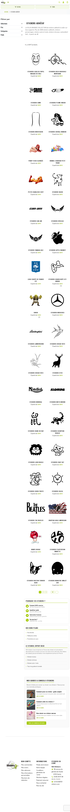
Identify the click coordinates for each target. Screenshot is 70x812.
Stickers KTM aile (57, 221)
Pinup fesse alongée (36, 161)
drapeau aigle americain (57, 520)
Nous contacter (41, 783)
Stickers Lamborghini (36, 344)
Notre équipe (40, 767)
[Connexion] (63, 2)
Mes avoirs (24, 767)
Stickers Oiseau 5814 (57, 344)
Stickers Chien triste (36, 491)
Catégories (4, 31)
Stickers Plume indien (58, 103)
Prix (2, 27)
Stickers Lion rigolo (35, 462)
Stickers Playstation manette (57, 550)
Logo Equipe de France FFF (36, 280)
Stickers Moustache (36, 132)
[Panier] (67, 2)
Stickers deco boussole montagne (57, 72)
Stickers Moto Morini (57, 402)
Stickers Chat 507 (57, 462)
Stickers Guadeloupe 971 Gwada (57, 280)
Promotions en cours (32, 639)
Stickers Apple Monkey (57, 250)
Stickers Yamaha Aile (35, 250)
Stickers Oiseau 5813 (35, 373)
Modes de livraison (42, 765)
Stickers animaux (32, 660)
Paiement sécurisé (42, 780)
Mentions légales (41, 777)
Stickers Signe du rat (36, 431)
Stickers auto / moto (32, 663)
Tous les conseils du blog (36, 723)
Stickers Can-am (36, 221)
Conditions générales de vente (40, 772)
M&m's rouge (35, 549)
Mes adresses (25, 770)
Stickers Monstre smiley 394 (57, 582)
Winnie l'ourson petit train (57, 162)
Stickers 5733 (57, 373)
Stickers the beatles (35, 520)
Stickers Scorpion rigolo (57, 432)
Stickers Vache (57, 192)
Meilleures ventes (32, 635)
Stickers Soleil (57, 491)
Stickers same (36, 103)
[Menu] (8, 2)
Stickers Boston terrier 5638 (36, 582)
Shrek (36, 312)
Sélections (4, 24)
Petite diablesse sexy (36, 192)
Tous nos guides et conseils (34, 666)
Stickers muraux (31, 656)
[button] (43, 53)
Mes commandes (26, 765)
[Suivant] (56, 592)
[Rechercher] (59, 2)
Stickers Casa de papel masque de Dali (36, 72)
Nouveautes (30, 632)
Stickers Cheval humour (57, 132)
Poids (2, 35)
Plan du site (40, 786)
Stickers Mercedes (57, 312)
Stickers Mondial (36, 402)
